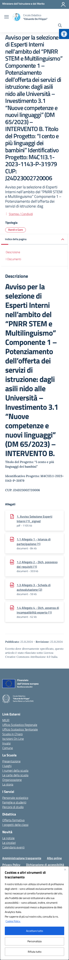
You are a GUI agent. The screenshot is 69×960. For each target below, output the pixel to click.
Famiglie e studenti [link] (14, 802)
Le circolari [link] (9, 842)
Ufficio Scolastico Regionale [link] (19, 724)
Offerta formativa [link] (13, 820)
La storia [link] (7, 784)
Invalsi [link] (6, 743)
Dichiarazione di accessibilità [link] (45, 864)
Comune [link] (7, 748)
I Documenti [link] (13, 259)
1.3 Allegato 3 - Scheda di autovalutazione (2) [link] (34, 587)
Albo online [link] (54, 858)
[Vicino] (65, 869)
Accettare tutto (34, 931)
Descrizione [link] (13, 252)
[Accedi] (63, 4)
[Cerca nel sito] (60, 25)
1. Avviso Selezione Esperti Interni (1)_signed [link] (34, 518)
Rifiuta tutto (34, 952)
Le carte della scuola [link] (15, 775)
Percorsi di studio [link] (13, 807)
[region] (34, 913)
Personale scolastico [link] (15, 797)
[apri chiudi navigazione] (6, 17)
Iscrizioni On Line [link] (13, 738)
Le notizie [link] (8, 838)
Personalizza (34, 941)
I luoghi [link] (7, 766)
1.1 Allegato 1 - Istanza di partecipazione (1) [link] (34, 541)
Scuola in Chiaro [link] (12, 734)
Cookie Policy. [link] (13, 921)
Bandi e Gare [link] (15, 230)
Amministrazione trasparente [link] (21, 858)
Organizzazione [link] (12, 779)
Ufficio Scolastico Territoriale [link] (20, 729)
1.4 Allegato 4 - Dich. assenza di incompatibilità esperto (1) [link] (38, 610)
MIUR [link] (5, 720)
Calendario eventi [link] (13, 847)
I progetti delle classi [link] (15, 824)
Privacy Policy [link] (11, 864)
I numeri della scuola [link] (15, 770)
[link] (64, 34)
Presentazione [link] (11, 761)
